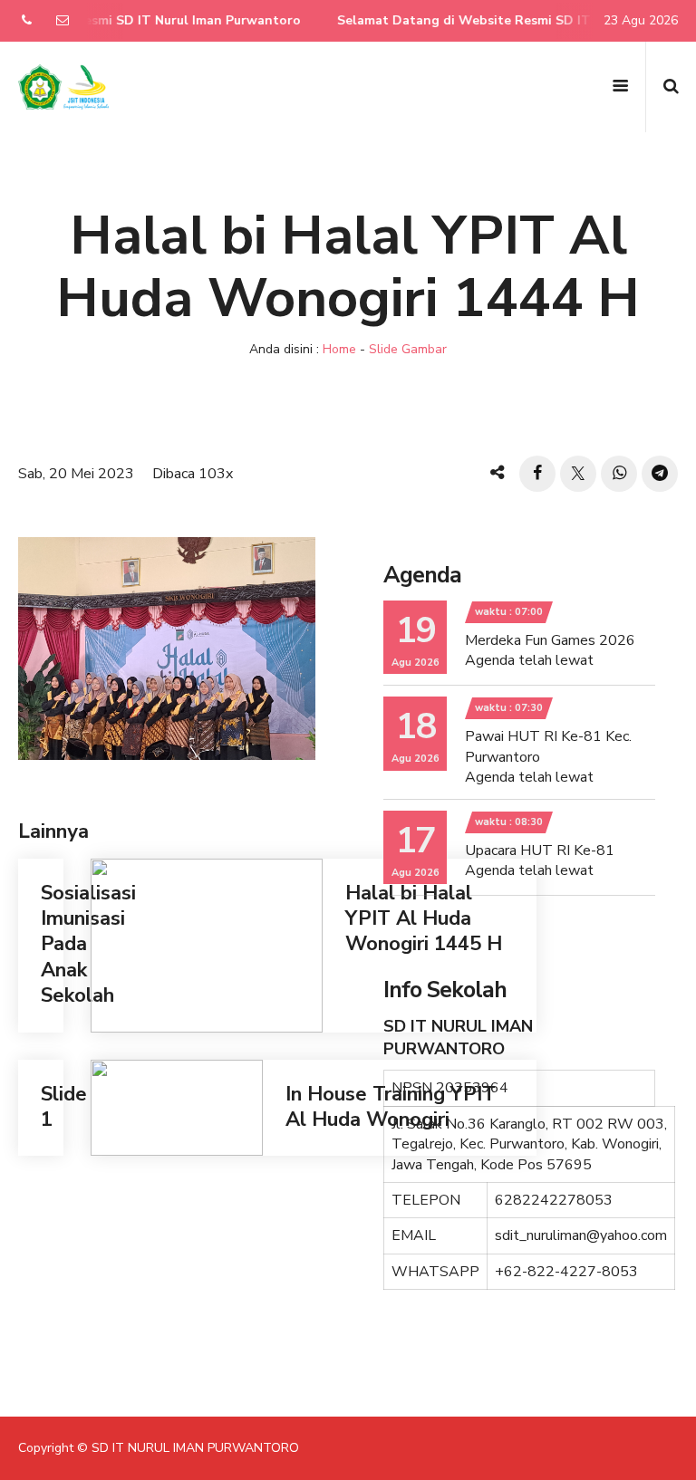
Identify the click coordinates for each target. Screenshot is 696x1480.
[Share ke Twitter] (578, 474)
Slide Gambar (408, 349)
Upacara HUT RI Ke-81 (539, 850)
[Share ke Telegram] (660, 474)
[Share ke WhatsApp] (619, 474)
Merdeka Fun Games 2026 (550, 640)
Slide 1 (64, 1107)
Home (339, 349)
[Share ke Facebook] (537, 474)
